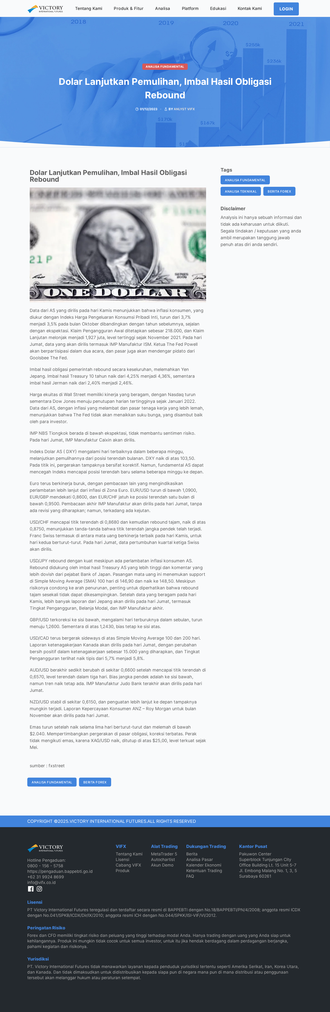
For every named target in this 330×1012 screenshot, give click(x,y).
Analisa (162, 8)
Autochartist (163, 859)
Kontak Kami (250, 8)
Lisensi (122, 859)
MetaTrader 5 (164, 854)
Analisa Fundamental (165, 66)
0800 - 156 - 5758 (45, 865)
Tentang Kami (88, 8)
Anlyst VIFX (184, 109)
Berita (192, 854)
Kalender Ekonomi (203, 865)
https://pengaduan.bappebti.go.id (60, 871)
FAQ (190, 876)
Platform (190, 8)
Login (286, 9)
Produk (122, 870)
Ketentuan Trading (204, 870)
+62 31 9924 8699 (45, 877)
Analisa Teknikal (241, 191)
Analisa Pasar (199, 859)
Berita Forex (95, 782)
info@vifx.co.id (41, 882)
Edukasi (218, 8)
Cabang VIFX (128, 865)
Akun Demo (162, 865)
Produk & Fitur (128, 8)
